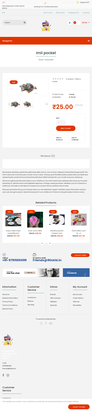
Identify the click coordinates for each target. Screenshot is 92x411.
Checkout (86, 13)
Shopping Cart (73, 13)
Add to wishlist (59, 139)
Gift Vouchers (55, 298)
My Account (48, 13)
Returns (30, 301)
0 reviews (69, 79)
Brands (53, 294)
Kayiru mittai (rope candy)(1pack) (13, 232)
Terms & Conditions (10, 305)
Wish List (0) (60, 13)
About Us (5, 294)
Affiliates (53, 301)
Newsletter (77, 305)
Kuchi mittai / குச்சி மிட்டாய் (79, 232)
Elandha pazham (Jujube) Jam (57, 232)
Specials (53, 305)
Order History (78, 298)
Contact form (80, 255)
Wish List (76, 301)
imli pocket (49, 60)
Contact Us (32, 297)
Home (41, 60)
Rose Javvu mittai (35, 231)
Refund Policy (7, 309)
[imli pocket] (28, 87)
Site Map (31, 305)
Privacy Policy (7, 301)
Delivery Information (10, 298)
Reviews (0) (48, 156)
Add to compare (75, 139)
